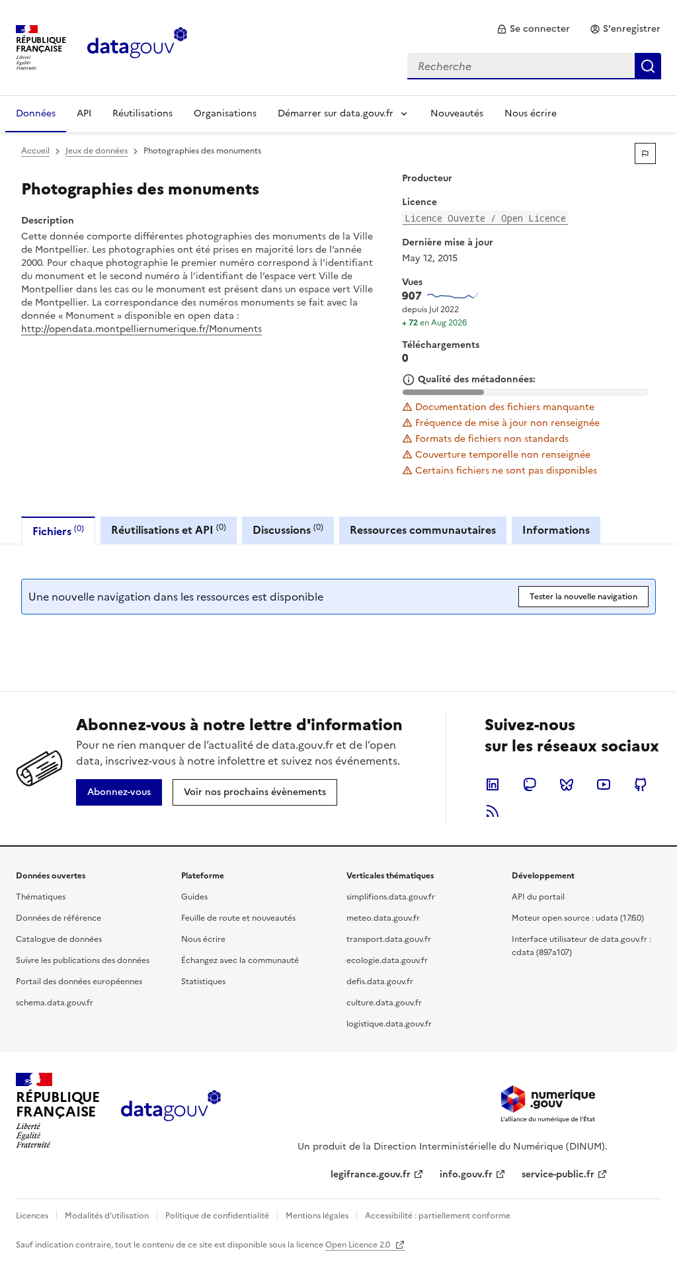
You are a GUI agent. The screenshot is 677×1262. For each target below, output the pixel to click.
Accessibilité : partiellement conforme (437, 1216)
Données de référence (58, 918)
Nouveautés (456, 113)
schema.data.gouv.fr (54, 1003)
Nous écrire (530, 113)
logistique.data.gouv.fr (389, 1024)
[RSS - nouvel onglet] (492, 811)
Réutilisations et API (168, 529)
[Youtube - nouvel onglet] (603, 784)
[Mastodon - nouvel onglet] (529, 784)
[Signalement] (645, 153)
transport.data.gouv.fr (388, 939)
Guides (194, 897)
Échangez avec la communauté (240, 960)
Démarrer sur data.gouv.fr (335, 113)
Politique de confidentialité (217, 1216)
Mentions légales (317, 1216)
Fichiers (58, 531)
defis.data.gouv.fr (379, 982)
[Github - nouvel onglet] (640, 784)
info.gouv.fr (466, 1174)
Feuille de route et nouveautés (238, 918)
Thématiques (40, 897)
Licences (32, 1216)
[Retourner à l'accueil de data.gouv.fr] (137, 46)
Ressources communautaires (423, 530)
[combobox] (534, 66)
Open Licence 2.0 (358, 1245)
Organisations (225, 113)
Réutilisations (142, 113)
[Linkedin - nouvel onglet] (492, 784)
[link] (533, 29)
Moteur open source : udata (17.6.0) (578, 918)
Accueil (35, 151)
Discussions (288, 529)
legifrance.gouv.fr (371, 1174)
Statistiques (203, 982)
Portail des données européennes (79, 982)
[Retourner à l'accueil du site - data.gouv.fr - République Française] (171, 1110)
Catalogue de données (59, 939)
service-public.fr (558, 1174)
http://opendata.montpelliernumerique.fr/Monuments (141, 329)
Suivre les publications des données (82, 960)
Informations (556, 530)
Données (36, 113)
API (84, 113)
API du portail (538, 897)
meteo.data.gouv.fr (383, 918)
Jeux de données (96, 151)
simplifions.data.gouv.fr (390, 897)
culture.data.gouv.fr (384, 1003)
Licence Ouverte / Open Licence (485, 218)
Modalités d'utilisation (107, 1216)
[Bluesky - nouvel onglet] (566, 784)
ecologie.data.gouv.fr (387, 960)
